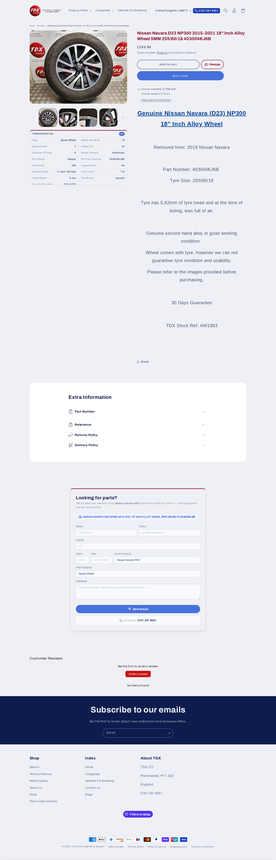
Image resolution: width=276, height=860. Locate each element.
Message (81, 581)
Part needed (84, 567)
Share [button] (145, 361)
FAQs (33, 794)
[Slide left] (34, 118)
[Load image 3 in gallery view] (88, 117)
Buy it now (180, 75)
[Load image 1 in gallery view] (48, 117)
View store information (156, 100)
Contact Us (92, 787)
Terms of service (157, 847)
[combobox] (157, 560)
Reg (93, 554)
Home (32, 26)
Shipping (162, 53)
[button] (79, 11)
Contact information (202, 847)
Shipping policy (178, 847)
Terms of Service (41, 774)
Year (79, 554)
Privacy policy (136, 847)
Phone (80, 540)
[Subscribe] (169, 733)
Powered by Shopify (93, 847)
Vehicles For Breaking (99, 781)
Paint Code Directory (43, 801)
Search (34, 767)
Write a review (138, 673)
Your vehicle (122, 554)
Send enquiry (141, 609)
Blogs (89, 794)
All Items (41, 26)
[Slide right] (123, 118)
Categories (92, 774)
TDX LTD (76, 847)
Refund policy (39, 781)
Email (143, 526)
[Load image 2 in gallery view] (68, 117)
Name (79, 526)
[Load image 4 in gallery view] (108, 117)
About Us (36, 787)
